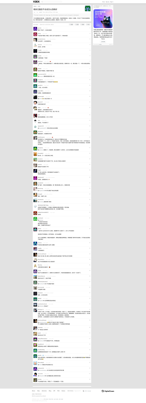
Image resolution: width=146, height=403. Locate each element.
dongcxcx (41, 76)
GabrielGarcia (41, 276)
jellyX (39, 333)
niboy (39, 33)
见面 (77, 24)
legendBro (40, 91)
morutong (40, 188)
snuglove (40, 79)
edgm (39, 170)
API (54, 391)
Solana (63, 391)
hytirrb (39, 56)
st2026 (39, 68)
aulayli (39, 298)
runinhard (40, 218)
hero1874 (40, 373)
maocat (40, 44)
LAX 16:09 (56, 399)
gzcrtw (39, 28)
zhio (39, 120)
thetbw (39, 379)
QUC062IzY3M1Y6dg (43, 205)
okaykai (41, 300)
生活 (39, 6)
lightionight (41, 96)
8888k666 (41, 306)
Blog (50, 391)
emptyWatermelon (42, 338)
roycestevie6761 (42, 74)
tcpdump (40, 327)
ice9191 (40, 164)
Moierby (40, 265)
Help (38, 391)
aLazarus (40, 159)
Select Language (87, 390)
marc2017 (40, 102)
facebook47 (41, 177)
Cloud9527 (40, 153)
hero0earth (40, 199)
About (33, 391)
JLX (39, 115)
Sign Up (107, 2)
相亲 (83, 24)
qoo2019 (40, 85)
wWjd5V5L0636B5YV (43, 212)
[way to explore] (36, 1)
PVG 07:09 (51, 399)
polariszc (40, 61)
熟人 (88, 24)
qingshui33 (41, 126)
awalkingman (41, 137)
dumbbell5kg (41, 349)
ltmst (39, 107)
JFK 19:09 (61, 399)
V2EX (34, 6)
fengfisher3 (41, 344)
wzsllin (40, 12)
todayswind (41, 368)
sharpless (40, 147)
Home (103, 2)
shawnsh (40, 293)
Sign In (111, 2)
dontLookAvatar (42, 254)
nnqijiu (40, 248)
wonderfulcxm (41, 39)
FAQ (58, 391)
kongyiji (40, 194)
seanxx (40, 242)
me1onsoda (41, 287)
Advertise (44, 391)
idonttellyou (41, 259)
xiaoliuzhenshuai (42, 304)
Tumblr (39, 50)
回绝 (71, 24)
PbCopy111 (41, 309)
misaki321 (40, 131)
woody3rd (40, 183)
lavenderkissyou (43, 370)
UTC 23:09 (45, 399)
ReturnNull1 (41, 362)
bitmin (39, 228)
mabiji (100, 44)
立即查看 (103, 41)
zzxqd (39, 270)
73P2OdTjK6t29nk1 (43, 281)
